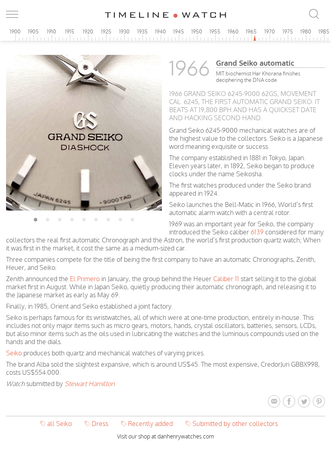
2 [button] (48, 218)
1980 (305, 31)
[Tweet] (305, 401)
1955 (214, 31)
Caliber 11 (226, 279)
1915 (69, 31)
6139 (257, 232)
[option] (84, 133)
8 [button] (120, 218)
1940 (160, 31)
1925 (106, 31)
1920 (88, 31)
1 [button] (35, 218)
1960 (233, 31)
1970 (269, 31)
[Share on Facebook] (290, 401)
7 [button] (108, 218)
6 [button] (96, 218)
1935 (142, 31)
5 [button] (84, 218)
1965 (251, 31)
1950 (196, 31)
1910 (51, 31)
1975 (288, 31)
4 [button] (72, 218)
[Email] (275, 401)
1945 (178, 31)
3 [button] (60, 218)
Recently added (150, 424)
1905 (33, 31)
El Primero (85, 279)
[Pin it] (319, 401)
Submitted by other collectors (235, 424)
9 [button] (132, 218)
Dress (100, 424)
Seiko (14, 353)
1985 (323, 31)
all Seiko (59, 424)
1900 (15, 31)
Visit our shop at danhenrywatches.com (165, 436)
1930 (124, 31)
